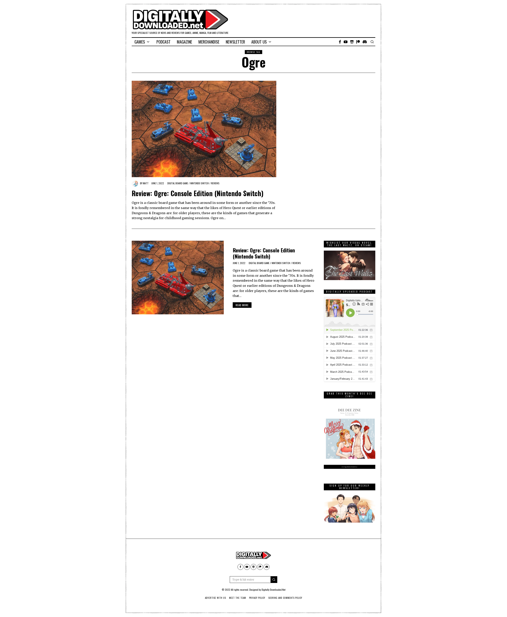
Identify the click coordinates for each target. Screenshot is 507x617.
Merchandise (208, 42)
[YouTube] (346, 41)
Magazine (184, 42)
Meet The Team (237, 597)
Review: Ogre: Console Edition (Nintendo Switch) (197, 193)
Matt (146, 183)
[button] (274, 579)
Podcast (163, 42)
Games (139, 42)
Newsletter (235, 42)
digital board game (177, 183)
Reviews (215, 183)
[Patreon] (358, 41)
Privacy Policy (257, 597)
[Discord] (364, 41)
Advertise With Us (215, 597)
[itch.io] (352, 41)
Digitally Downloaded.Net (273, 589)
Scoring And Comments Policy (285, 597)
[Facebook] (340, 41)
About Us (259, 42)
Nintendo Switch (199, 183)
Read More (242, 305)
